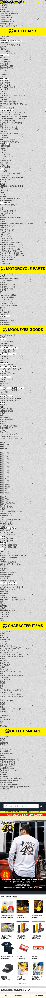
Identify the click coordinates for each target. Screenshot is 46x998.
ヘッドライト (5, 81)
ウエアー (3, 684)
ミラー (2, 209)
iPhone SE (3, 479)
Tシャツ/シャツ (6, 669)
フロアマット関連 (6, 66)
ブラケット (4, 138)
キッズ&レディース (7, 346)
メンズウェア (5, 720)
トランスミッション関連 (9, 129)
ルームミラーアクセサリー (10, 211)
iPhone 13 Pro (4, 467)
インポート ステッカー (8, 585)
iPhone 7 (3, 497)
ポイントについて (8, 762)
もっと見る (22, 983)
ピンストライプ (6, 553)
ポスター (3, 661)
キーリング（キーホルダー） (11, 690)
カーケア (3, 261)
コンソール (4, 60)
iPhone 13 (3, 469)
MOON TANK (4, 43)
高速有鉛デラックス (7, 610)
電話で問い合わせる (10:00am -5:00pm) (15, 787)
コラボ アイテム (8, 24)
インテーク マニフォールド (10, 45)
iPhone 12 (3, 475)
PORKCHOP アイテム (9, 22)
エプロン (3, 394)
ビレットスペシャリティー (10, 198)
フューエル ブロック (7, 53)
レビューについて (8, 764)
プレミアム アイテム (9, 26)
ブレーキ (3, 106)
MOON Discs (4, 228)
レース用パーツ (6, 171)
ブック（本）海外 (6, 541)
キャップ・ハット (6, 650)
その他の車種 (5, 167)
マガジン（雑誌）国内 (8, 545)
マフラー (3, 93)
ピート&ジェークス (7, 201)
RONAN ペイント (6, 515)
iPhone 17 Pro (4, 445)
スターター (4, 125)
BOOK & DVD (4, 743)
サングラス (4, 432)
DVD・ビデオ (4, 551)
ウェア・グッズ (6, 409)
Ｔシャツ (3, 644)
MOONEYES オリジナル (8, 562)
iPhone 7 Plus (4, 499)
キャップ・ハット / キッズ (10, 401)
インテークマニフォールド (10, 114)
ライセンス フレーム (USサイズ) (12, 255)
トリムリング (5, 232)
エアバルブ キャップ (8, 304)
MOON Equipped (5, 577)
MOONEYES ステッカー (8, 572)
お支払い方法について (10, 760)
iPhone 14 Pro (4, 463)
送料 (3, 756)
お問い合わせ (38, 995)
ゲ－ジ (2, 308)
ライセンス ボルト (7, 289)
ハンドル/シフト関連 (8, 295)
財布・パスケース (6, 419)
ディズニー (4, 726)
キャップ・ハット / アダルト (10, 398)
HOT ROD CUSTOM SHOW (10, 14)
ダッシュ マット (6, 180)
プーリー (3, 135)
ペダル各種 (4, 64)
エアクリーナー (6, 47)
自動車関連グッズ (6, 428)
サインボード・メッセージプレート (13, 600)
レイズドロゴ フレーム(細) (10, 249)
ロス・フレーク (6, 522)
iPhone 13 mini (4, 471)
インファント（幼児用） (9, 390)
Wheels (2, 220)
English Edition (5, 789)
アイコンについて (8, 766)
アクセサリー (5, 62)
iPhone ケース (5, 638)
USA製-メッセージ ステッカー (11, 589)
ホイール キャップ (7, 230)
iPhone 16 (3, 455)
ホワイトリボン (6, 236)
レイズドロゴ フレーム (8, 247)
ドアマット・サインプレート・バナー (14, 434)
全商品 (2, 39)
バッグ (2, 405)
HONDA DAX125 (7, 18)
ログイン (6, 995)
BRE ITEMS (3, 621)
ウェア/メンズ (5, 612)
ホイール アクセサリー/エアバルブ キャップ (17, 224)
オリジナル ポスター (7, 534)
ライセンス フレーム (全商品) (11, 242)
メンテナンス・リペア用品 (10, 173)
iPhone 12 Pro (4, 473)
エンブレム (4, 91)
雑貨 (1, 415)
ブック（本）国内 (6, 539)
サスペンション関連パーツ (10, 102)
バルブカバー (5, 49)
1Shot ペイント (5, 513)
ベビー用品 (4, 392)
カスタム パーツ (6, 312)
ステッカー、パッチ (7, 692)
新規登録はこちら (21, 995)
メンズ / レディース (7, 341)
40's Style (3, 196)
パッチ (2, 424)
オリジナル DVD (6, 532)
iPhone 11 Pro (4, 481)
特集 (3, 9)
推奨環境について (7, 768)
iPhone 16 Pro (4, 453)
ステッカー (4, 617)
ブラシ (2, 518)
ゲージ (2, 76)
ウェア (2, 741)
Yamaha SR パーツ (7, 320)
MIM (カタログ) (7, 12)
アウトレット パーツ (7, 749)
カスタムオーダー (6, 240)
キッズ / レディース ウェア (10, 652)
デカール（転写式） (7, 575)
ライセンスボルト (6, 259)
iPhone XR (3, 489)
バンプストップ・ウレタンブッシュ (13, 104)
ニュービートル (6, 161)
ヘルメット (4, 314)
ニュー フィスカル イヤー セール (12, 178)
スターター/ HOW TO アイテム (11, 511)
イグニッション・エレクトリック (12, 112)
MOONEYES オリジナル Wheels (10, 217)
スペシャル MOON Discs (8, 306)
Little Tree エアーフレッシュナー (11, 564)
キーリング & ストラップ (9, 598)
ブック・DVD (4, 663)
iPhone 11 (3, 483)
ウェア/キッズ (5, 614)
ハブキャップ (5, 234)
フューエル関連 (6, 280)
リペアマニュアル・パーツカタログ (13, 556)
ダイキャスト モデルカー (9, 436)
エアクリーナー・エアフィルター (12, 119)
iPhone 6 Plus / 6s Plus (7, 503)
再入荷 (4, 7)
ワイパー (3, 100)
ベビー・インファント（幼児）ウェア (14, 654)
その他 (2, 566)
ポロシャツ (4, 384)
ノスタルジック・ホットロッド (11, 587)
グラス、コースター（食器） (11, 694)
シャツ (2, 382)
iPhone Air (3, 449)
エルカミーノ (5, 152)
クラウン (3, 150)
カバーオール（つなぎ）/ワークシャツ (14, 648)
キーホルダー (5, 417)
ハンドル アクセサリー (8, 205)
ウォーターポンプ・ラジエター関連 (13, 117)
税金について (6, 758)
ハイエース (4, 148)
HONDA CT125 (6, 20)
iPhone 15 (3, 461)
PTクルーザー (5, 165)
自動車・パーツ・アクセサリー (11, 657)
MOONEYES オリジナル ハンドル (11, 186)
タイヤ (2, 222)
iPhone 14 (3, 465)
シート (2, 72)
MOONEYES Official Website (9, 780)
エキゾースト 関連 (7, 297)
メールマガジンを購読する (12, 778)
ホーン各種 (4, 89)
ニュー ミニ (4, 163)
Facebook (4, 772)
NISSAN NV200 (6, 16)
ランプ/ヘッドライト (8, 299)
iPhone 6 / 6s (4, 501)
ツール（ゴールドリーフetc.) (10, 520)
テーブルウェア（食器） (9, 426)
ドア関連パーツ (6, 74)
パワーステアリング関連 (9, 133)
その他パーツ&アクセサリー (10, 142)
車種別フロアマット (7, 68)
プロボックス (5, 156)
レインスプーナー (6, 379)
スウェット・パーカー (8, 646)
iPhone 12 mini (4, 477)
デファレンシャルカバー (9, 127)
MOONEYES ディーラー (8, 581)
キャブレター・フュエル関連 (11, 123)
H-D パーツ (4, 318)
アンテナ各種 (5, 85)
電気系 (2, 283)
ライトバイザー (6, 83)
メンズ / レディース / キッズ (10, 369)
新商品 (4, 5)
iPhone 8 (3, 491)
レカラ (2, 194)
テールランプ (5, 98)
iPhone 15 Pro (4, 459)
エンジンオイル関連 (7, 121)
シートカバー (5, 70)
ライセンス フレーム (8, 285)
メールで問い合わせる (10, 785)
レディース (4, 344)
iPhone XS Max (5, 487)
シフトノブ (4, 57)
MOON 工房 (4, 591)
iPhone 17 (3, 447)
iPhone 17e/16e (5, 457)
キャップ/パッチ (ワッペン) (10, 671)
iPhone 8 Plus (4, 493)
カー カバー (4, 175)
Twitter (4, 774)
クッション (4, 422)
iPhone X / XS (4, 485)
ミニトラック (5, 154)
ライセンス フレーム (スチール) (12, 253)
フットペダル (5, 51)
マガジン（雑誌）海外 (8, 547)
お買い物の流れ (7, 753)
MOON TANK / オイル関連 (9, 278)
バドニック (4, 190)
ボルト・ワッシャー (7, 140)
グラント (3, 188)
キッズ (2, 360)
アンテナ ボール (6, 264)
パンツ (2, 386)
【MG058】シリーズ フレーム (11, 251)
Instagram (4, 776)
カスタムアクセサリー (8, 87)
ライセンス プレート (7, 257)
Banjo (2, 192)
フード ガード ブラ (7, 108)
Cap (1, 688)
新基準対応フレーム (7, 245)
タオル (2, 430)
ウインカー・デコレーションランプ (13, 95)
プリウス (3, 159)
